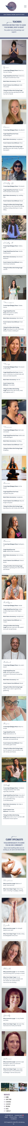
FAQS (7, 1109)
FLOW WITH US (9, 1115)
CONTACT (8, 1111)
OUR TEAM (8, 1099)
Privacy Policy (13, 1117)
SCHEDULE (8, 1102)
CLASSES (8, 1104)
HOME (7, 1097)
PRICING (8, 1106)
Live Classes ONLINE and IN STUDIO (14, 14)
